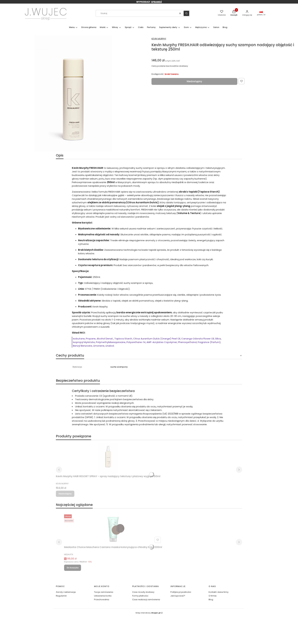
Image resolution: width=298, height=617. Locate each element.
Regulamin (61, 595)
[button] (186, 13)
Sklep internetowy (147, 613)
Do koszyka (72, 567)
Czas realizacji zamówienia (146, 599)
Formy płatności (140, 595)
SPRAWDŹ (156, 1)
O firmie (213, 595)
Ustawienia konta (102, 595)
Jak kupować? (177, 595)
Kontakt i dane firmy (218, 592)
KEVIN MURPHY (158, 38)
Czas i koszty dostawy (143, 592)
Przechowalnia (101, 599)
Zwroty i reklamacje (66, 592)
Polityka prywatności (180, 592)
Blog (211, 599)
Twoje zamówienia (103, 592)
